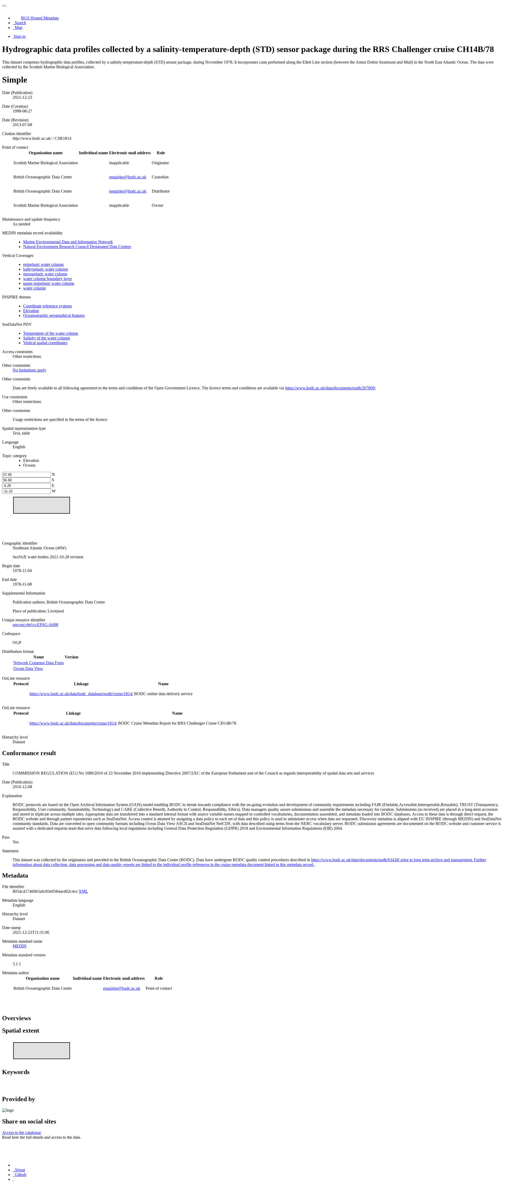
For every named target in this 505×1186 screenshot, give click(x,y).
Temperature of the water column (50, 333)
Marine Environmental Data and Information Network (68, 242)
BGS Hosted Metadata (40, 18)
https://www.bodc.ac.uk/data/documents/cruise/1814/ (73, 723)
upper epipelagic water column (48, 283)
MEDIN (20, 946)
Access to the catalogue (21, 1132)
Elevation (31, 310)
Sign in (20, 36)
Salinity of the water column (46, 338)
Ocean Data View (28, 668)
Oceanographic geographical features (54, 315)
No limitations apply (29, 370)
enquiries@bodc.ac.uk (127, 177)
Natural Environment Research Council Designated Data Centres (77, 246)
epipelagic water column (43, 264)
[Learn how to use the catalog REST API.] (13, 1179)
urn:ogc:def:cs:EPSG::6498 (35, 624)
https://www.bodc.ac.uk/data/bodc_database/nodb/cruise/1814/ (81, 694)
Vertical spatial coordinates (45, 343)
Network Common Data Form (38, 663)
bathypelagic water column (45, 269)
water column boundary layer (47, 278)
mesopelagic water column (45, 274)
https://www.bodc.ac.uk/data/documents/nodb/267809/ (330, 388)
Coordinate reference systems (47, 306)
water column (34, 288)
